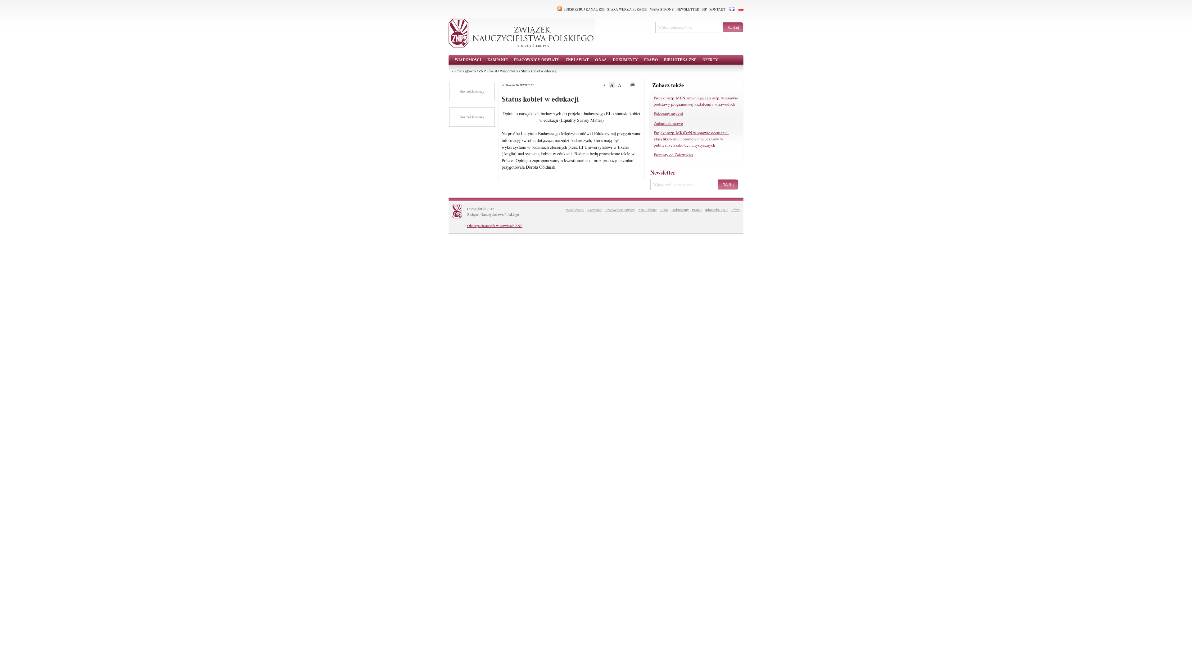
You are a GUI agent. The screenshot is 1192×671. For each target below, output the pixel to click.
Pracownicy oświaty (620, 209)
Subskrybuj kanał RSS (584, 9)
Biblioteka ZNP (716, 209)
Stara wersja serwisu (627, 9)
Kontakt (717, 9)
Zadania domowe (668, 123)
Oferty (735, 209)
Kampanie (594, 209)
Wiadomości (468, 59)
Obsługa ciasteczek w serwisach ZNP (494, 225)
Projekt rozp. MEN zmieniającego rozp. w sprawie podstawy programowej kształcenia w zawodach (696, 101)
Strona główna (465, 70)
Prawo (697, 209)
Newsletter (687, 9)
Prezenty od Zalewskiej (673, 154)
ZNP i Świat (488, 70)
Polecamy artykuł (668, 113)
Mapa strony (662, 9)
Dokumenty (680, 209)
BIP (704, 9)
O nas (664, 209)
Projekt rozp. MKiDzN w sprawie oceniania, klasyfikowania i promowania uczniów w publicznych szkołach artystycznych (691, 139)
